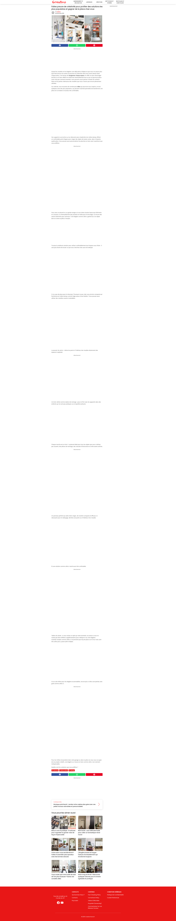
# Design (71, 770)
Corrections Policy (93, 898)
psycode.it (75, 900)
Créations (99, 2)
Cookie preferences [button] (113, 898)
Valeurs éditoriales (93, 900)
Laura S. (59, 11)
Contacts (75, 898)
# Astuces (55, 770)
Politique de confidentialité (115, 895)
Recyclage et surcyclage (120, 2)
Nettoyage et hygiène (109, 2)
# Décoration (63, 770)
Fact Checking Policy (94, 895)
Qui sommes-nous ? (78, 895)
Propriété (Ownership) (95, 903)
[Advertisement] (77, 59)
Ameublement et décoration (78, 2)
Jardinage (89, 2)
